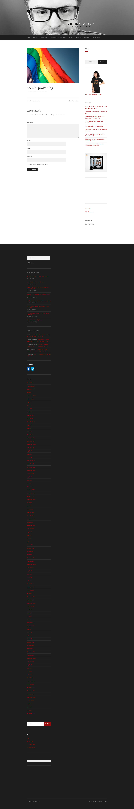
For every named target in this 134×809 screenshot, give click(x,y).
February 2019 (31, 489)
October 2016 (30, 561)
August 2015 (30, 606)
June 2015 (29, 613)
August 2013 (30, 661)
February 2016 (31, 587)
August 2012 (30, 700)
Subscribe (102, 61)
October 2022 (30, 392)
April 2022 (29, 408)
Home (28, 37)
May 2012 (29, 710)
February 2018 (31, 512)
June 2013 (29, 668)
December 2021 (31, 421)
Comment (30, 122)
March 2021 (30, 434)
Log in (28, 738)
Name (29, 140)
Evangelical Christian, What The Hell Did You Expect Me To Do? (96, 107)
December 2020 (31, 438)
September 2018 (31, 499)
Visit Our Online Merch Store (93, 94)
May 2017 (29, 538)
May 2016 (29, 577)
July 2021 (29, 425)
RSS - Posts (88, 208)
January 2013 (30, 684)
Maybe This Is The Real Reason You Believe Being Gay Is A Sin (94, 144)
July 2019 (29, 476)
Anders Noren (99, 801)
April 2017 (29, 541)
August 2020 (30, 447)
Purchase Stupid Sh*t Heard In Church (88, 37)
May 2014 (29, 632)
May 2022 (29, 405)
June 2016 (29, 574)
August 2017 (30, 528)
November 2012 (31, 690)
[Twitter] (32, 369)
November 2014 (31, 626)
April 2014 (29, 635)
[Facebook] (28, 369)
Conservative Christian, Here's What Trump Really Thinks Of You (95, 117)
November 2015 (31, 596)
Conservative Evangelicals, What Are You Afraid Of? (38, 306)
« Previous (33, 101)
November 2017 (31, 519)
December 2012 (31, 687)
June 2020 (29, 454)
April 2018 (29, 506)
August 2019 (30, 473)
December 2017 (31, 515)
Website (29, 156)
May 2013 (29, 671)
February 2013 (31, 681)
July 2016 (29, 570)
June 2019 (29, 480)
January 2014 (30, 645)
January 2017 (30, 551)
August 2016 (30, 567)
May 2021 (29, 431)
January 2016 (30, 590)
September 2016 (31, 564)
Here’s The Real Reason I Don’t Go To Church (38, 276)
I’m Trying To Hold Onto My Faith (35, 282)
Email (29, 148)
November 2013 (31, 652)
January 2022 (30, 418)
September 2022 (31, 395)
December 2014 (31, 622)
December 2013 (31, 648)
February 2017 (31, 548)
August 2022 (30, 399)
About (35, 37)
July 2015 (29, 609)
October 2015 (30, 600)
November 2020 (31, 441)
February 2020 (31, 460)
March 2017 (30, 545)
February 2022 (31, 415)
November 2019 (31, 467)
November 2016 (31, 558)
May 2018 (29, 502)
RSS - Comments (89, 211)
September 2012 (31, 697)
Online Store (44, 37)
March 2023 (30, 382)
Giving (70, 37)
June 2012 (29, 707)
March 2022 (30, 412)
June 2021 (29, 428)
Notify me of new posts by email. (38, 164)
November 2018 (31, 493)
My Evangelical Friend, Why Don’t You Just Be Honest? (38, 313)
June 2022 (29, 402)
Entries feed (30, 741)
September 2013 (31, 658)
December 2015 (31, 593)
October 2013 (30, 655)
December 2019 (31, 464)
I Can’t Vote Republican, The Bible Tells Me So (39, 301)
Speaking (54, 37)
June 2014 (29, 629)
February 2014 (31, 642)
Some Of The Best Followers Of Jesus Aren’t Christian (38, 294)
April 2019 (29, 483)
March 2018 (30, 509)
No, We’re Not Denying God (34, 320)
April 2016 (29, 580)
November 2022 (31, 389)
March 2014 (30, 639)
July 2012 (29, 703)
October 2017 (30, 522)
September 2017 (31, 525)
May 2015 (29, 616)
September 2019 (31, 470)
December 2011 (31, 713)
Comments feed (31, 744)
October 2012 (30, 694)
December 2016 (31, 554)
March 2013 (30, 677)
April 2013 (29, 674)
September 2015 (31, 603)
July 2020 (29, 451)
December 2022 (31, 386)
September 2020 (31, 444)
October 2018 (30, 496)
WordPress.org (31, 747)
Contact (62, 37)
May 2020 (29, 457)
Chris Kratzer (35, 801)
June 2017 (29, 535)
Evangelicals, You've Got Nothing (94, 126)
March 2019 (30, 486)
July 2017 (29, 532)
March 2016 (30, 583)
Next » (74, 101)
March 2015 (30, 619)
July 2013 (29, 665)
